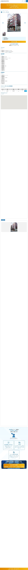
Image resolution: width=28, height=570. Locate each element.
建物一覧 (3, 10)
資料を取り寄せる (6, 39)
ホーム (1, 10)
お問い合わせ (13, 41)
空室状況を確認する (6, 38)
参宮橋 (9, 51)
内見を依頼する (5, 37)
